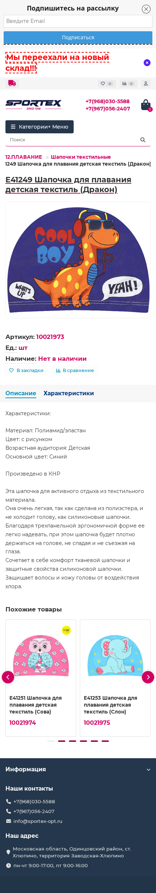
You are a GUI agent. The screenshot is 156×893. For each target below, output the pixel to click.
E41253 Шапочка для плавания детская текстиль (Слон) (110, 705)
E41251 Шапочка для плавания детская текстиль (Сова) (35, 705)
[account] (146, 84)
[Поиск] (143, 140)
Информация (25, 769)
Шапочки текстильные (81, 157)
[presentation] (8, 677)
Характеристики (69, 393)
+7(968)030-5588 (108, 101)
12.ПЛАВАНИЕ (23, 157)
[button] (50, 741)
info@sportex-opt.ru (37, 821)
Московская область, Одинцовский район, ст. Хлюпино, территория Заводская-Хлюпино (72, 852)
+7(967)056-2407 (108, 108)
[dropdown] (12, 83)
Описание (20, 393)
